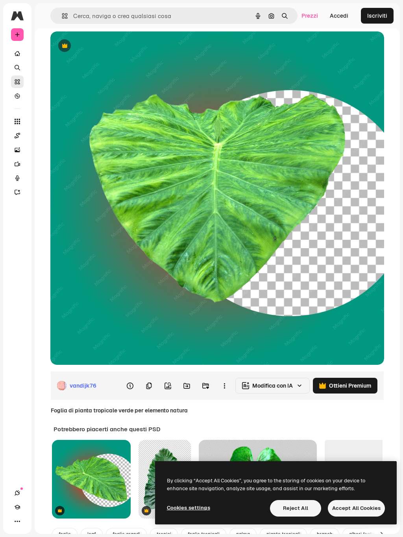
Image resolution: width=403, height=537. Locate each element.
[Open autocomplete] (61, 16)
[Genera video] (17, 164)
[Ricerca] (17, 67)
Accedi (339, 15)
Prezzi (309, 15)
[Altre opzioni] (224, 386)
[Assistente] (17, 192)
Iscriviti (377, 15)
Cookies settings (188, 507)
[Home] (17, 53)
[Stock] (17, 81)
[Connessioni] (17, 493)
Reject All (295, 508)
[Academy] (17, 507)
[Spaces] (17, 135)
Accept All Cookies (356, 508)
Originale (102, 46)
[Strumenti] (17, 121)
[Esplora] (17, 96)
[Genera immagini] (17, 149)
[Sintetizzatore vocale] (17, 178)
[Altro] (17, 521)
